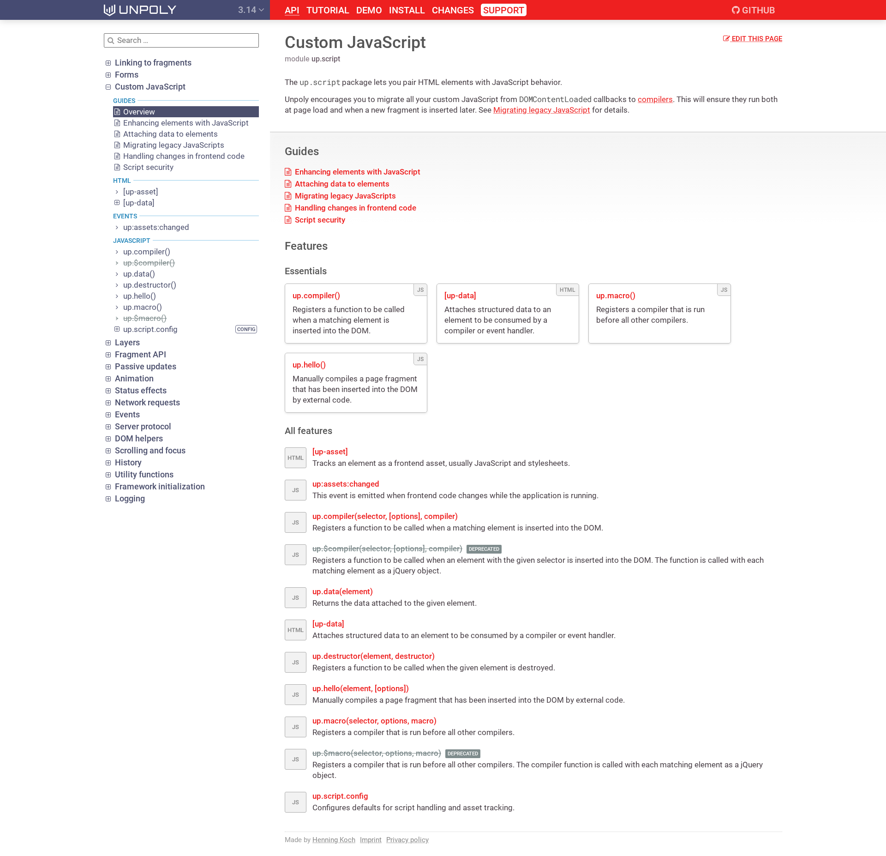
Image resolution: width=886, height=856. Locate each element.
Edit (756, 39)
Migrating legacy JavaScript (541, 110)
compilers (655, 99)
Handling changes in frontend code (354, 207)
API (292, 10)
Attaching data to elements (341, 183)
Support (503, 10)
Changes (453, 10)
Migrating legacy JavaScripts (344, 195)
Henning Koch (333, 840)
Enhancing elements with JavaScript (356, 171)
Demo (369, 10)
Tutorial (327, 10)
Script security (319, 219)
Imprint (371, 840)
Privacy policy (407, 840)
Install (407, 10)
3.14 (248, 9)
